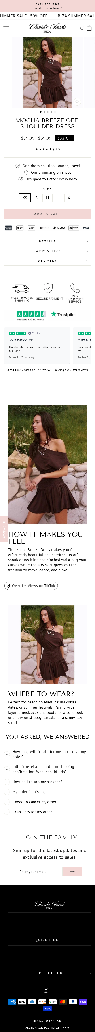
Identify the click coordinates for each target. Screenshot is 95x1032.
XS (25, 197)
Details (47, 241)
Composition (47, 251)
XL (70, 197)
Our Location (48, 973)
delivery (47, 260)
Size (47, 189)
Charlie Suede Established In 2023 (47, 1028)
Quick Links (48, 940)
